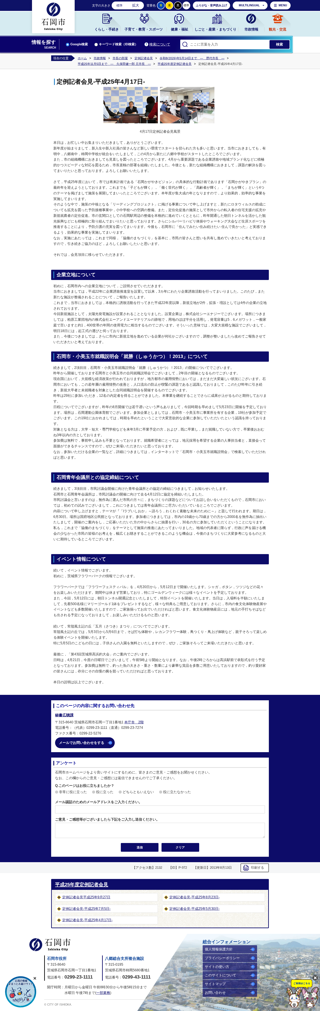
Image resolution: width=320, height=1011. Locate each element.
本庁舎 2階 (134, 722)
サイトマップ (215, 984)
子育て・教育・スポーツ (144, 29)
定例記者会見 (144, 58)
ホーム (82, 58)
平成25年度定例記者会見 (175, 64)
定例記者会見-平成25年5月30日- (194, 909)
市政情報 (251, 29)
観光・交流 (277, 29)
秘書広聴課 (64, 715)
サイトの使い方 (217, 967)
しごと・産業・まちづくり (215, 29)
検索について (159, 44)
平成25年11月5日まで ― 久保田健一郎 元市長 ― (114, 64)
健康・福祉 (179, 29)
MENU (283, 5)
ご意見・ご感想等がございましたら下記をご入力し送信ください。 (107, 819)
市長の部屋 (120, 58)
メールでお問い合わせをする (81, 743)
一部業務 (103, 993)
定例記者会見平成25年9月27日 (86, 897)
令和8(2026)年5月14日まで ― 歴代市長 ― (192, 58)
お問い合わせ (215, 992)
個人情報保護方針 (219, 949)
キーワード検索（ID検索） (118, 44)
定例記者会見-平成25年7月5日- (86, 909)
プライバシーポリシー (222, 958)
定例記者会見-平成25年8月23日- (194, 897)
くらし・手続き (106, 29)
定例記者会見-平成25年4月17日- (87, 920)
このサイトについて (220, 975)
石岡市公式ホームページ (50, 944)
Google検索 (79, 44)
